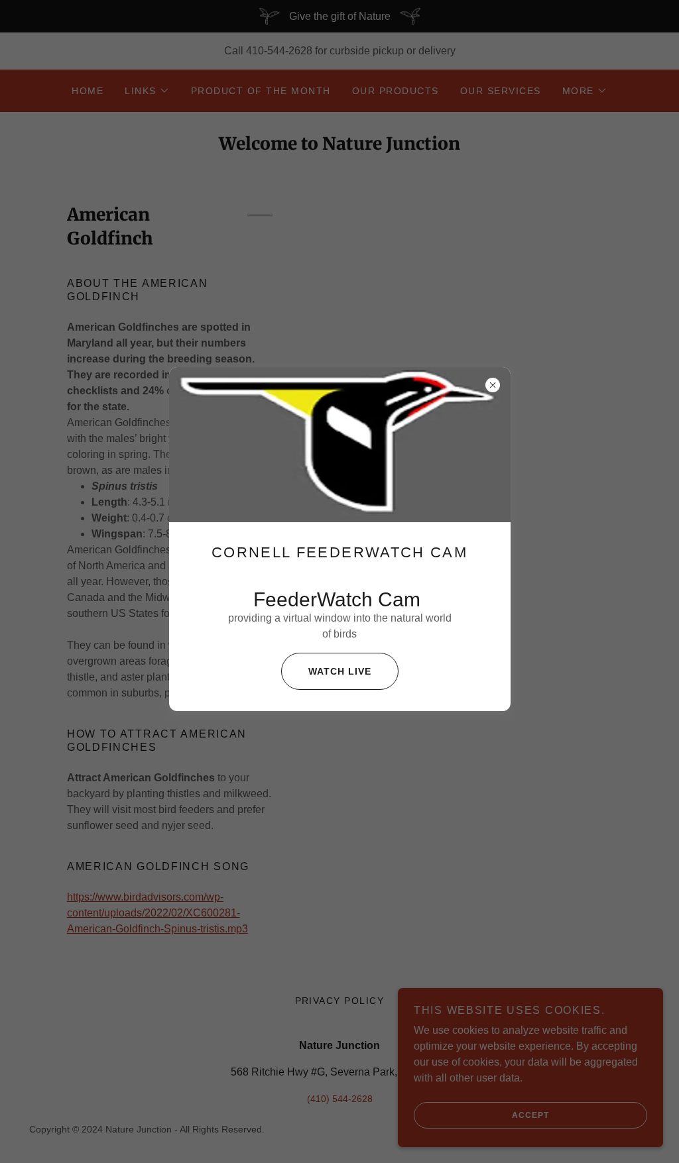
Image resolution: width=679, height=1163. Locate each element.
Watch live (339, 671)
